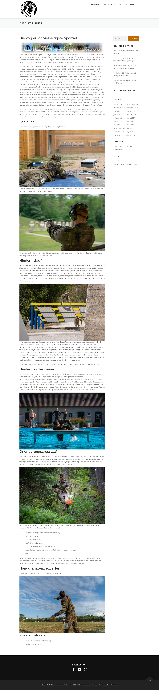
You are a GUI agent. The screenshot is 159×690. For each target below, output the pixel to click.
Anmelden (116, 161)
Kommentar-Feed (119, 164)
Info (121, 4)
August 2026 (117, 104)
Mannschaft (117, 146)
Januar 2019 (130, 118)
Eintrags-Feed (131, 161)
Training (129, 146)
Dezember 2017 (119, 128)
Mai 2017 (116, 135)
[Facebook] (73, 669)
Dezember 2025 (132, 104)
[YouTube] (79, 669)
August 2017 (130, 132)
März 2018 (130, 125)
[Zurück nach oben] (150, 680)
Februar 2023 (131, 115)
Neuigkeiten (95, 4)
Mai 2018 (116, 125)
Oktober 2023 (131, 111)
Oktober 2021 (118, 118)
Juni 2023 (116, 115)
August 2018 (117, 121)
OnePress (95, 685)
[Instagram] (85, 669)
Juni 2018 (129, 121)
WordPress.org (131, 164)
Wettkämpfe (117, 150)
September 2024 (132, 108)
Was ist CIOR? (110, 4)
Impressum (130, 4)
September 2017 (119, 132)
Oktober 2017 (131, 128)
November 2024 (119, 108)
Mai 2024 (116, 111)
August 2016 (130, 135)
